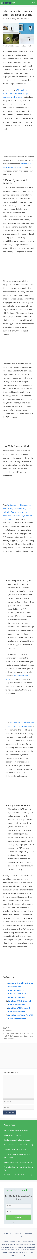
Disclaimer (28, 1233)
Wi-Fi (7, 1028)
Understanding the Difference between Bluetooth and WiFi (17, 994)
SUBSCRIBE (18, 1217)
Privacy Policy (19, 1233)
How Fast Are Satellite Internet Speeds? (17, 1140)
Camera (8, 1030)
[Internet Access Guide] (9, 2)
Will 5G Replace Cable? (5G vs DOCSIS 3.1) (18, 1145)
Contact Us (19, 1237)
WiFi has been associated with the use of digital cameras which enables (16, 93)
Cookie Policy (8, 1233)
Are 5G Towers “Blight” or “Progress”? (17, 1130)
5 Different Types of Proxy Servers (19, 1033)
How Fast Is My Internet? (12, 1135)
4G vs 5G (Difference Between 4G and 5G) (18, 1162)
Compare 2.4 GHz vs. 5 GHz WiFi (15, 1150)
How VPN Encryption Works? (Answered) (18, 1175)
